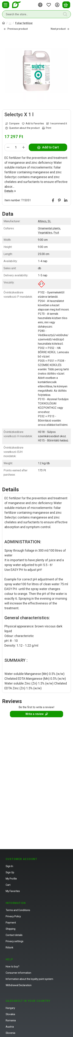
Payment (11, 922)
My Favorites (13, 891)
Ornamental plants (49, 228)
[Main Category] (3, 23)
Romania (11, 1020)
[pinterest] (59, 200)
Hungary (10, 1008)
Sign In (9, 866)
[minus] (8, 147)
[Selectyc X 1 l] (36, 70)
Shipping (10, 928)
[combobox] (36, 14)
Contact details (14, 935)
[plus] (23, 147)
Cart (8, 884)
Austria (10, 1026)
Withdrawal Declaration (19, 985)
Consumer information (18, 972)
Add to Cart (50, 147)
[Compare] (12, 123)
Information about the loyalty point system (29, 979)
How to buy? (12, 966)
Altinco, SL (44, 221)
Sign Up (10, 872)
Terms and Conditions (18, 910)
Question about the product (24, 128)
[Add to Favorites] (33, 123)
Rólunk (9, 947)
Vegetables (45, 232)
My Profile (11, 878)
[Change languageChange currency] (41, 4)
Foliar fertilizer (24, 23)
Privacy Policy (13, 916)
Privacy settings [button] (14, 941)
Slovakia (10, 1014)
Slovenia (10, 1032)
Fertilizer (10, 23)
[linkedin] (66, 200)
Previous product (17, 28)
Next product (58, 28)
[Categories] (5, 4)
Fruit (56, 232)
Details (8, 191)
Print (48, 128)
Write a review (34, 714)
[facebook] (53, 200)
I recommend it (58, 123)
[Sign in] (58, 4)
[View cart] (66, 4)
